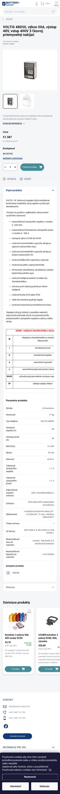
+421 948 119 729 (17, 712)
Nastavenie (30, 776)
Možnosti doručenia (12, 158)
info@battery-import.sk (19, 706)
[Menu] (56, 3)
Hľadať (53, 12)
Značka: (8, 44)
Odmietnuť (15, 786)
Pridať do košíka (29, 167)
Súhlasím (44, 786)
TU (49, 769)
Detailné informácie (12, 123)
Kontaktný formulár (17, 736)
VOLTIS (16, 573)
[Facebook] (5, 725)
